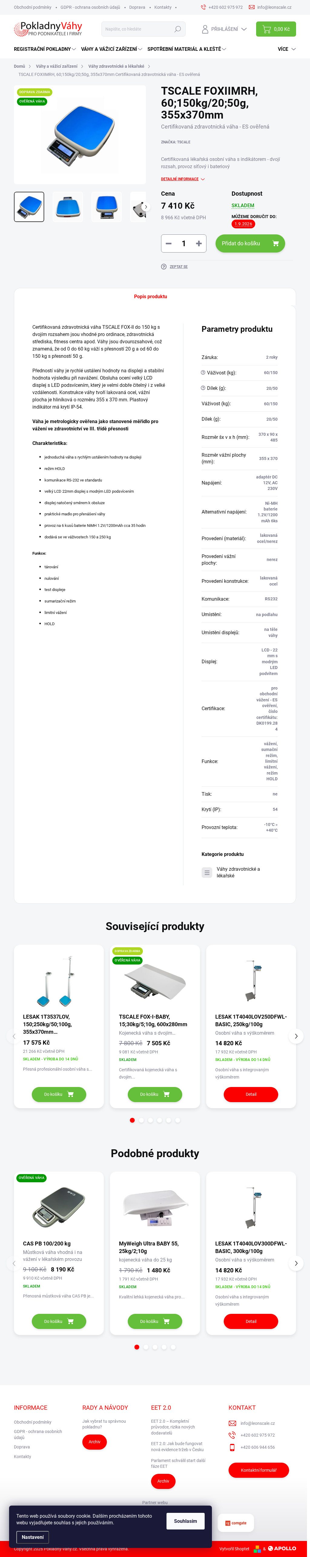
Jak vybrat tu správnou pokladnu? (104, 1424)
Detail (251, 1094)
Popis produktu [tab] (150, 296)
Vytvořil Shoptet (234, 1548)
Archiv (95, 1441)
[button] (132, 1120)
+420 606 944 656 (258, 1447)
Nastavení (33, 1537)
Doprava (137, 7)
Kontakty (163, 7)
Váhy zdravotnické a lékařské (238, 872)
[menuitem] (46, 49)
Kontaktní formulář (259, 1470)
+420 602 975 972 (258, 1435)
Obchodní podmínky (32, 7)
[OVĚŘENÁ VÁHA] (59, 1208)
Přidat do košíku (241, 243)
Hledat (178, 29)
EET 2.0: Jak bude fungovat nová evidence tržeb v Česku (177, 1446)
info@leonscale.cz (258, 1423)
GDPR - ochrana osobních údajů (90, 7)
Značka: (175, 142)
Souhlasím (185, 1521)
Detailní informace (180, 179)
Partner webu (155, 1502)
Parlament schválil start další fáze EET (178, 1463)
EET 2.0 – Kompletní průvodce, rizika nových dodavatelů (173, 1427)
